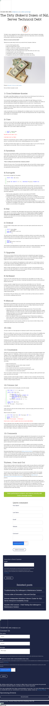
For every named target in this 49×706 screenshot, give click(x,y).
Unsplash (20, 85)
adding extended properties (27, 451)
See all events (24, 696)
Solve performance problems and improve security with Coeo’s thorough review (24, 494)
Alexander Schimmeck (12, 85)
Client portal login (26, 12)
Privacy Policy (6, 572)
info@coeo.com (16, 12)
